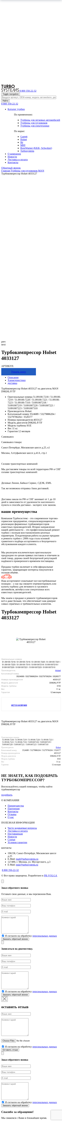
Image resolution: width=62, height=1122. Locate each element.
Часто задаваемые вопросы (22, 828)
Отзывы (12, 814)
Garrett (23, 136)
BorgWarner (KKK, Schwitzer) (36, 148)
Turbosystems (27, 151)
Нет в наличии (19, 705)
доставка (12, 383)
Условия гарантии (17, 842)
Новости (12, 156)
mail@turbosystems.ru (27, 859)
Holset (23, 139)
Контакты (13, 162)
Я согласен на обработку (30, 935)
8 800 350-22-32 (28, 90)
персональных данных (44, 935)
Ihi (21, 142)
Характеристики (17, 380)
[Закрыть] (2, 881)
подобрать (6, 795)
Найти (5, 101)
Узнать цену (18, 371)
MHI (22, 145)
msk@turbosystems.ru (27, 864)
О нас (11, 817)
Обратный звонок (11, 167)
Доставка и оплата (18, 159)
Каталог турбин (16, 109)
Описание (13, 377)
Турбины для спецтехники (34, 125)
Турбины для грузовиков (33, 123)
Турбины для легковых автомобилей (40, 120)
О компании (14, 153)
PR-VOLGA (50, 875)
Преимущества (16, 805)
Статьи (11, 839)
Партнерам (14, 808)
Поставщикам (15, 833)
